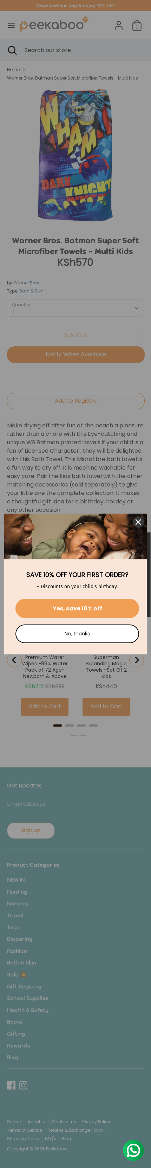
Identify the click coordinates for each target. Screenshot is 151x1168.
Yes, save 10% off (77, 608)
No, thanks (77, 633)
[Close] (138, 522)
